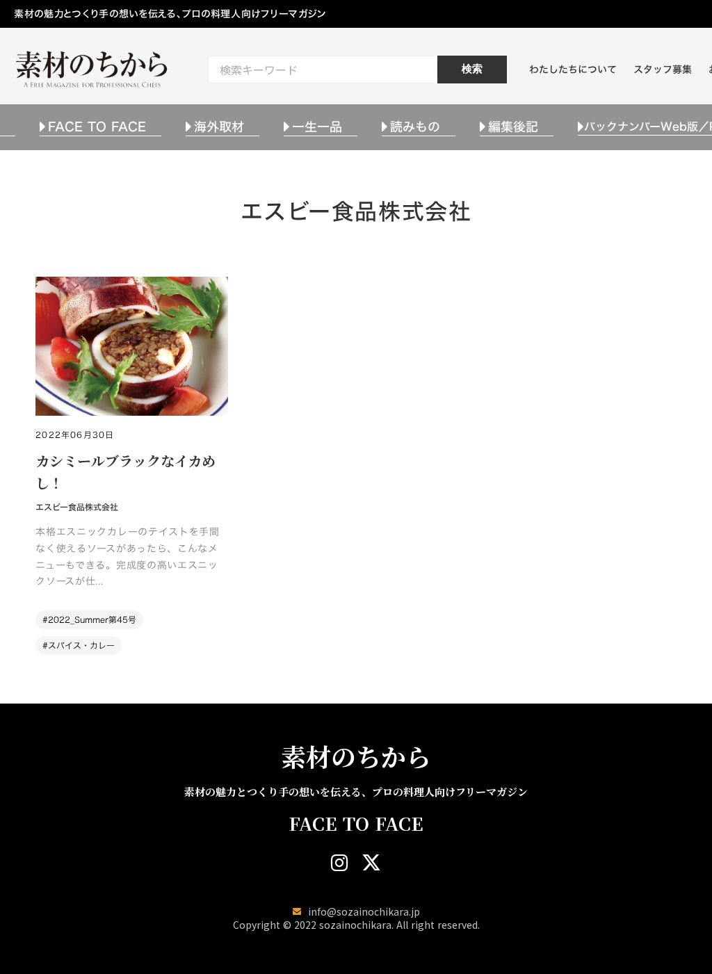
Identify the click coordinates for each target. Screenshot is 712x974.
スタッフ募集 (662, 69)
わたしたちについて (573, 69)
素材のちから (356, 756)
